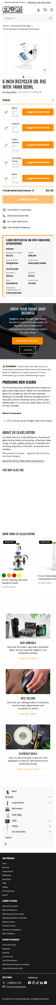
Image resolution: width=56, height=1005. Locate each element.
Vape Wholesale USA (12, 968)
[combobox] (28, 18)
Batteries (6, 875)
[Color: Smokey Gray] (19, 512)
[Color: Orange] (9, 575)
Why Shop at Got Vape (13, 914)
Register (6, 948)
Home (6, 25)
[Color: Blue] (4, 512)
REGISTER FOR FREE (27, 341)
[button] (6, 112)
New (4, 863)
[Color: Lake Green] (14, 512)
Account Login (9, 944)
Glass (5, 887)
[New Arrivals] (28, 626)
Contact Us (7, 956)
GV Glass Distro (25, 534)
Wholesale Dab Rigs (21, 25)
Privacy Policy (9, 925)
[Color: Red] (14, 575)
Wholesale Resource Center (16, 964)
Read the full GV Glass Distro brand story (24, 460)
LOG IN (27, 350)
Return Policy (8, 922)
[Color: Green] (9, 512)
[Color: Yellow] (19, 575)
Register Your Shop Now (39, 2)
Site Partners (8, 933)
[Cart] (45, 10)
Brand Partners (9, 910)
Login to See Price (38, 112)
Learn (5, 895)
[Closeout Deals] (28, 737)
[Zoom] (44, 70)
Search (5, 952)
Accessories (8, 891)
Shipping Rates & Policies (14, 918)
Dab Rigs (6, 879)
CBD (4, 883)
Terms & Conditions (11, 929)
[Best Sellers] (28, 681)
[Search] (51, 18)
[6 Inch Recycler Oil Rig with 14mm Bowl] (18, 500)
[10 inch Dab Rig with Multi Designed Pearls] (18, 564)
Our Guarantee (9, 960)
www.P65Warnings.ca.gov (32, 375)
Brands (5, 867)
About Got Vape (10, 906)
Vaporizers (7, 871)
